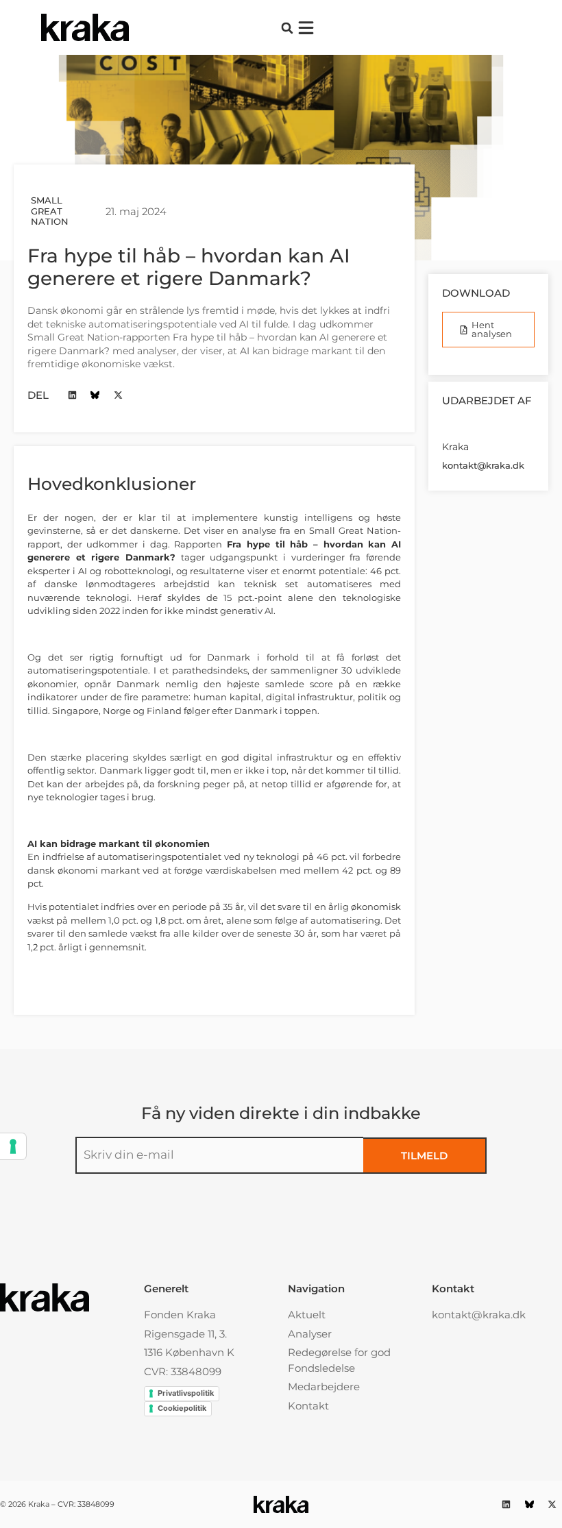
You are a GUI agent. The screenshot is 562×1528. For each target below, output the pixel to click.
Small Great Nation (50, 211)
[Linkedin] (72, 395)
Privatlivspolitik (186, 1393)
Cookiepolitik (182, 1408)
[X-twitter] (118, 395)
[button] (287, 28)
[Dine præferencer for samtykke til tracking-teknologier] (13, 1146)
